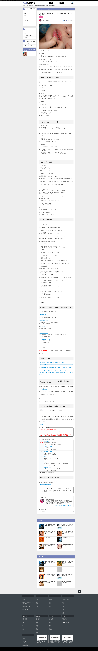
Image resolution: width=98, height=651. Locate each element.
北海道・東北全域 (25, 619)
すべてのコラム (27, 43)
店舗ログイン (24, 638)
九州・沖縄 (26, 25)
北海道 (23, 622)
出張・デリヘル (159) (27, 33)
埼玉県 (37, 600)
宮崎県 (50, 628)
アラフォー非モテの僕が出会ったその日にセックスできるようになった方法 (54, 376)
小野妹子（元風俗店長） (29, 5)
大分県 (50, 626)
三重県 (63, 606)
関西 (25, 15)
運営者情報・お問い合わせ (26, 645)
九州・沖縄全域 (51, 619)
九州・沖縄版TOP (51, 618)
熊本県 (50, 622)
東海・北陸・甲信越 (27, 18)
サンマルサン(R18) (44, 333)
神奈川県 (37, 602)
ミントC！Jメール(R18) (45, 339)
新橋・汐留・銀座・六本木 (26, 606)
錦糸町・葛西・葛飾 (25, 609)
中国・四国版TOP (38, 618)
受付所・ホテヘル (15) (28, 35)
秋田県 (23, 625)
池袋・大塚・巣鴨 (25, 603)
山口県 (37, 626)
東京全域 (24, 599)
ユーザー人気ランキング (28, 45)
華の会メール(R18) (44, 320)
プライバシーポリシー (26, 644)
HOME (24, 5)
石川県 (63, 610)
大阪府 (50, 600)
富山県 (63, 612)
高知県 (37, 632)
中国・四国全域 (38, 619)
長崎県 (50, 625)
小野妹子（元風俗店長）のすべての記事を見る (62, 505)
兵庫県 (50, 603)
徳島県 (37, 629)
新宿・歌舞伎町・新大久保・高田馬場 (28, 602)
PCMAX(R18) (43, 314)
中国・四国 (26, 22)
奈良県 (50, 606)
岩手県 (23, 628)
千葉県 (37, 603)
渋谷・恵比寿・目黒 (25, 600)
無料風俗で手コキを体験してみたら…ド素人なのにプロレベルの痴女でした (54, 370)
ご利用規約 (24, 642)
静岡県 (63, 602)
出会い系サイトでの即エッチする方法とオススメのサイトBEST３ (52, 362)
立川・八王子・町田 (25, 610)
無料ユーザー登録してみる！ (45, 389)
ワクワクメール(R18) (44, 326)
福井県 (63, 613)
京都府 (50, 602)
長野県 (63, 609)
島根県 (37, 625)
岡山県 (37, 622)
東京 (25, 11)
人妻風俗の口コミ (64, 619)
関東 (25, 13)
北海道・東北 (26, 20)
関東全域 (37, 599)
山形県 (23, 626)
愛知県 (63, 600)
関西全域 (50, 599)
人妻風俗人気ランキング (65, 618)
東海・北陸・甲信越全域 (65, 599)
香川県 (37, 628)
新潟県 (63, 603)
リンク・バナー (25, 641)
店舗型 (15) (26, 37)
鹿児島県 (50, 629)
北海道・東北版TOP (25, 618)
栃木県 (37, 606)
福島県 (23, 629)
